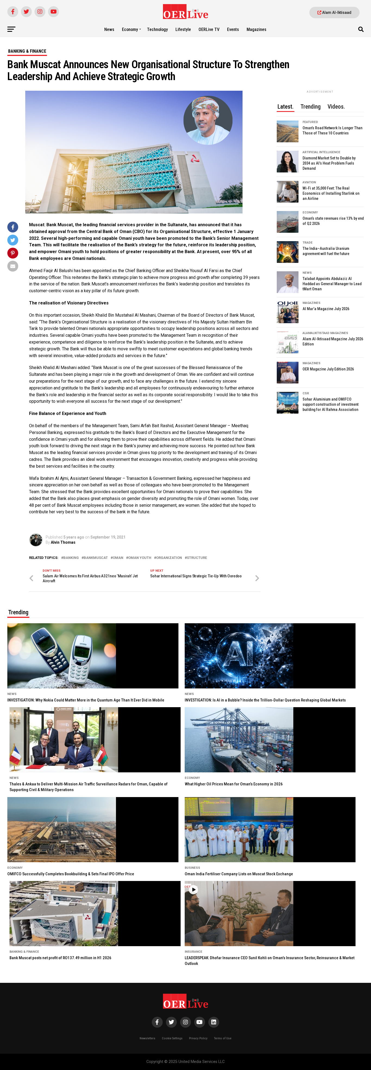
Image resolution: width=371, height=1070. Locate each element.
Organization (169, 558)
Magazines (256, 29)
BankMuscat (96, 558)
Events (233, 29)
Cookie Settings (172, 1038)
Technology (157, 29)
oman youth (139, 558)
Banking (71, 558)
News (109, 29)
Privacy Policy (198, 1038)
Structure (197, 558)
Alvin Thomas (63, 542)
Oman (118, 558)
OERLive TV (209, 29)
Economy (130, 29)
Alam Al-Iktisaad (336, 12)
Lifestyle (183, 29)
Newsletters (147, 1038)
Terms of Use (222, 1038)
